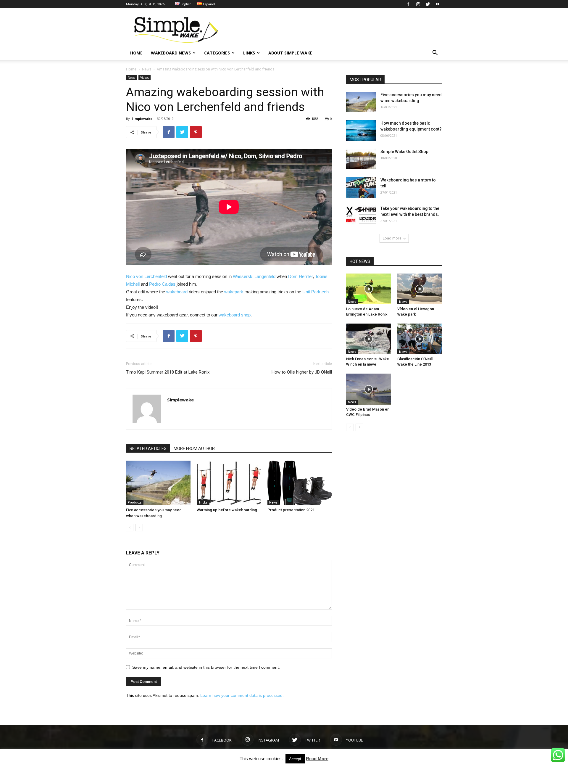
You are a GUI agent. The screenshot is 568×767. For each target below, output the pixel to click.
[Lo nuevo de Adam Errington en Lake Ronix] (368, 289)
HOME (136, 53)
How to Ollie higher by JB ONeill (302, 372)
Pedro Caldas (162, 284)
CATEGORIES (217, 53)
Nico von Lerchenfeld (146, 276)
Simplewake (141, 118)
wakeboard (177, 291)
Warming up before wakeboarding (227, 510)
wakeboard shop (235, 314)
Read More (317, 758)
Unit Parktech (315, 291)
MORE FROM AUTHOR (194, 448)
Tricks (203, 502)
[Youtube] (437, 4)
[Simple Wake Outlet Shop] (361, 159)
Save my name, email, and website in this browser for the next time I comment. (206, 667)
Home (131, 69)
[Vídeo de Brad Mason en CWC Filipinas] (368, 389)
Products (135, 502)
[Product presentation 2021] (299, 483)
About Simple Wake (290, 53)
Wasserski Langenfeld (254, 276)
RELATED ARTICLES (148, 448)
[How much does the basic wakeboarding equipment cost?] (361, 130)
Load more (392, 238)
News (146, 69)
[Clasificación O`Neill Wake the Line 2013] (419, 339)
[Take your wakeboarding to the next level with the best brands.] (361, 215)
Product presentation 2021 (290, 510)
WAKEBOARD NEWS (171, 53)
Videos (144, 77)
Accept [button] (295, 759)
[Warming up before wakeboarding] (229, 483)
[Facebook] (408, 4)
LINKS (249, 53)
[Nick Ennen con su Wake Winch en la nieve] (368, 339)
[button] (435, 53)
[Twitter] (427, 4)
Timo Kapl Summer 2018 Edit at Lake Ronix (167, 372)
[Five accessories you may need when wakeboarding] (158, 483)
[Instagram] (418, 4)
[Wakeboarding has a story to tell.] (361, 187)
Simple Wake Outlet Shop (404, 151)
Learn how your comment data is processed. (242, 695)
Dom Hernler (300, 276)
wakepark (233, 291)
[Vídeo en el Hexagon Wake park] (419, 289)
